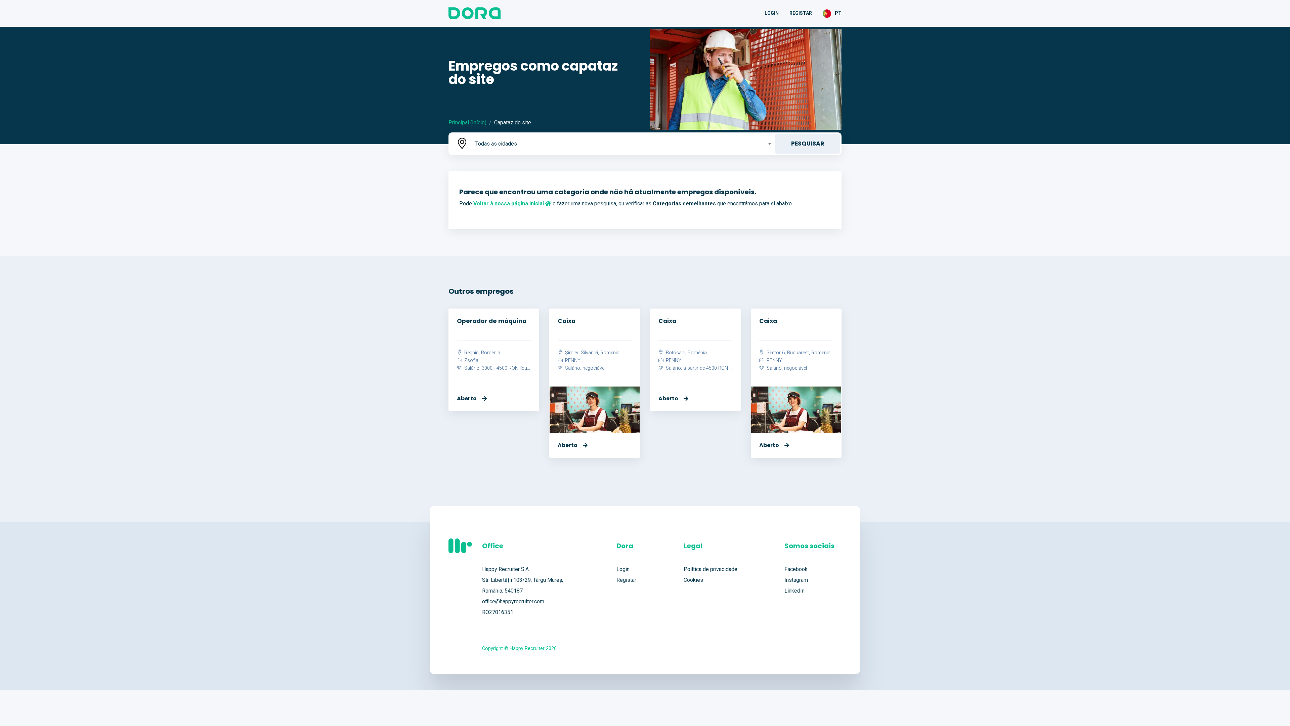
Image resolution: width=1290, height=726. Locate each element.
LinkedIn (794, 591)
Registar (800, 13)
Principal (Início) (467, 122)
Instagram (796, 580)
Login (772, 13)
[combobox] (622, 144)
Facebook (796, 569)
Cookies (693, 580)
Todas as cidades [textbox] (496, 143)
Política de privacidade (710, 569)
